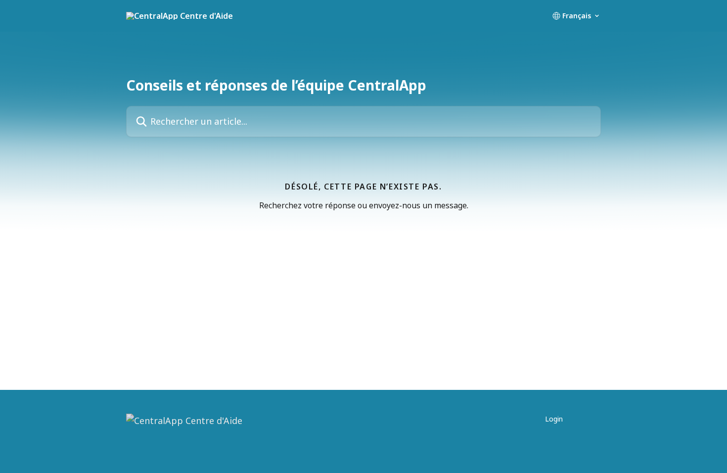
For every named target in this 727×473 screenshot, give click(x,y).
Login (554, 419)
